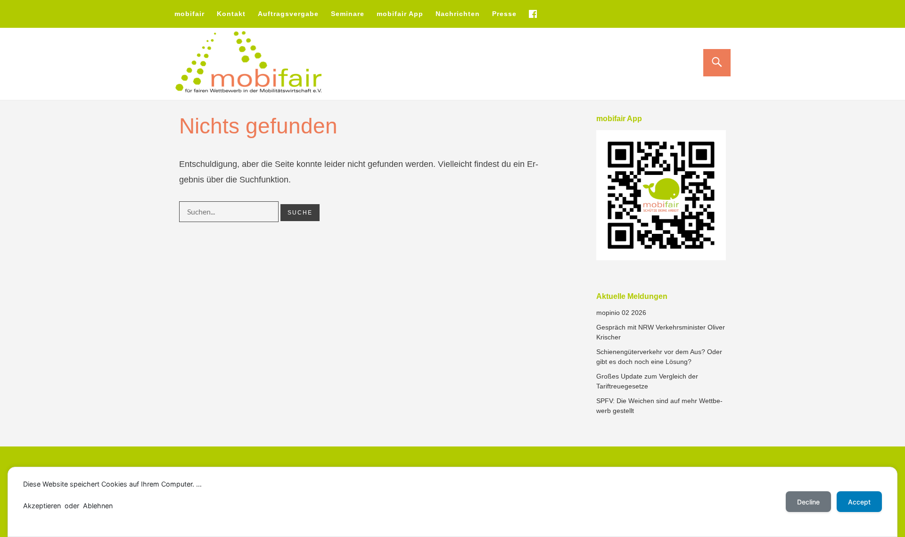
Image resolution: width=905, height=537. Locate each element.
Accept (859, 502)
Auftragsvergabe (288, 13)
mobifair (189, 13)
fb (532, 13)
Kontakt (231, 13)
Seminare (347, 13)
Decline (808, 502)
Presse (504, 13)
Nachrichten (458, 13)
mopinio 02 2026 (621, 312)
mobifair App (400, 13)
